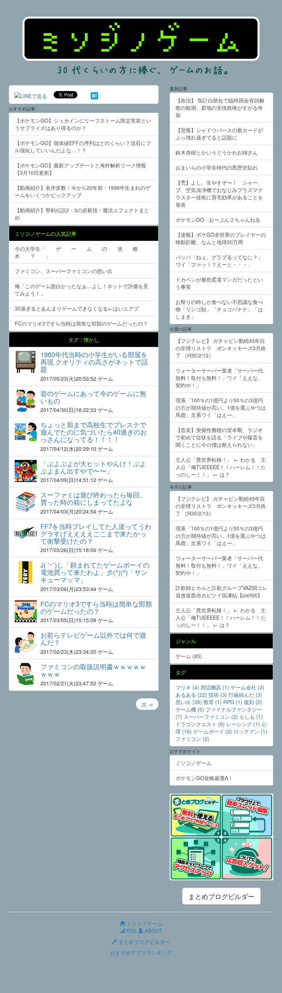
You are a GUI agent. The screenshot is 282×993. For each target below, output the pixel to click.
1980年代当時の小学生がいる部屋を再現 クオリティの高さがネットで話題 (94, 361)
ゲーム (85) (189, 656)
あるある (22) (191, 694)
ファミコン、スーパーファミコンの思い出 (63, 271)
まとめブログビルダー (221, 896)
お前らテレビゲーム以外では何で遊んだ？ (93, 638)
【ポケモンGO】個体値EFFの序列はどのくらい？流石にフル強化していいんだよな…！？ (83, 146)
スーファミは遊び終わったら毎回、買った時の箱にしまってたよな (93, 498)
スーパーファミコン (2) (211, 716)
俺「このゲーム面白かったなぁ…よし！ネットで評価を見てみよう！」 (81, 289)
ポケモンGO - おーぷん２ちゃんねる (218, 219)
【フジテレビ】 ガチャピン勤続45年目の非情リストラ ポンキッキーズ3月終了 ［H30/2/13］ (221, 348)
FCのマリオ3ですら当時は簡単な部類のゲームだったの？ (81, 323)
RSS (131, 930)
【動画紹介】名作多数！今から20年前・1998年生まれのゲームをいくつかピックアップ (83, 191)
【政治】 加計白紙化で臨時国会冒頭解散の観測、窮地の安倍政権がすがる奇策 (220, 108)
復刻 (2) (253, 702)
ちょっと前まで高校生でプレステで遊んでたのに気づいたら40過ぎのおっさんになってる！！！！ (93, 432)
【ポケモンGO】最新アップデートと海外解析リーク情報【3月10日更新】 (80, 169)
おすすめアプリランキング (141, 952)
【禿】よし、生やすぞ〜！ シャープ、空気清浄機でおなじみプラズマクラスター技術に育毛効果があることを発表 (219, 193)
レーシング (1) (243, 724)
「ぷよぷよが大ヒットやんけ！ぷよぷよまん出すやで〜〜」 (93, 467)
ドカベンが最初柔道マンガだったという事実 (219, 283)
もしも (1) (251, 716)
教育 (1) (212, 702)
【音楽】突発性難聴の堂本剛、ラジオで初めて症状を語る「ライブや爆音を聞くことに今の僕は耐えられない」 (219, 437)
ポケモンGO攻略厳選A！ (204, 778)
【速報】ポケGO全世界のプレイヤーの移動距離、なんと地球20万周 (221, 238)
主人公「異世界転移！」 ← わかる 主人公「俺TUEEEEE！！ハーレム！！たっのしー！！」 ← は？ (221, 467)
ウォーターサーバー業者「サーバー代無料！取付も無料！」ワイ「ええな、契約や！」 (219, 378)
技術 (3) (218, 694)
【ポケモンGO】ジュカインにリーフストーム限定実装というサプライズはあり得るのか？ (83, 124)
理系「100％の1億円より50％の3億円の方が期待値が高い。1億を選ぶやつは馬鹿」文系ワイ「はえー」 (221, 407)
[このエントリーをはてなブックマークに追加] (94, 94)
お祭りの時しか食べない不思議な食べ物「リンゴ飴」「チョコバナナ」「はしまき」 (219, 309)
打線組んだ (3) (245, 694)
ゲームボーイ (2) (212, 731)
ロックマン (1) (250, 731)
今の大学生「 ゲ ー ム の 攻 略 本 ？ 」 (81, 252)
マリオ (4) (187, 687)
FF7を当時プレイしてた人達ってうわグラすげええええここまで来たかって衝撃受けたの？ (95, 533)
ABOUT (152, 930)
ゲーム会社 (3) (247, 687)
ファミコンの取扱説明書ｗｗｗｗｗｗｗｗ (93, 670)
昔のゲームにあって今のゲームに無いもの (93, 396)
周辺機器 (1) (214, 687)
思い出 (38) (189, 702)
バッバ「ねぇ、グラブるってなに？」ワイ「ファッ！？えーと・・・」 (219, 260)
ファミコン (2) (192, 738)
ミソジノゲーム (194, 763)
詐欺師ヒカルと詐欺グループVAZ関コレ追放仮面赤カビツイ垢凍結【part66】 (221, 591)
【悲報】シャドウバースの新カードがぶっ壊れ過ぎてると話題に (219, 133)
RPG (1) (232, 702)
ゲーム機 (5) (190, 709)
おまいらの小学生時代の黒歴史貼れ (217, 167)
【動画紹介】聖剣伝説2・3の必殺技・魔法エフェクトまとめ (82, 213)
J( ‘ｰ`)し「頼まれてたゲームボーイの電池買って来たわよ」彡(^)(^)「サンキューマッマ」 (94, 572)
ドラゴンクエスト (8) (200, 724)
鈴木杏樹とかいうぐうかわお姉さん (217, 152)
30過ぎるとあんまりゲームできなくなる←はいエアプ (77, 308)
